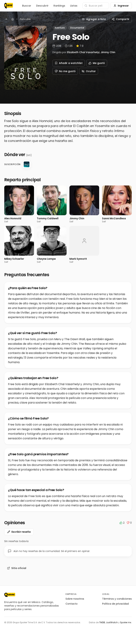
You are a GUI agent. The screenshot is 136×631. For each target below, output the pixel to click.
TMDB (102, 622)
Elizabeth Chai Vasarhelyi (83, 52)
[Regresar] (6, 19)
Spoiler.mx (125, 622)
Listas (73, 5)
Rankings (59, 5)
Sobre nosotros (75, 599)
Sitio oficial (18, 568)
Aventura (60, 27)
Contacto (72, 603)
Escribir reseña (21, 532)
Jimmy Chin (108, 52)
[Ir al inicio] (9, 595)
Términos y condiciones (117, 599)
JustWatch (112, 622)
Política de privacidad (115, 603)
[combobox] (95, 5)
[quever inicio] (8, 6)
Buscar (26, 5)
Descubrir (42, 5)
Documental (77, 27)
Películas (25, 19)
